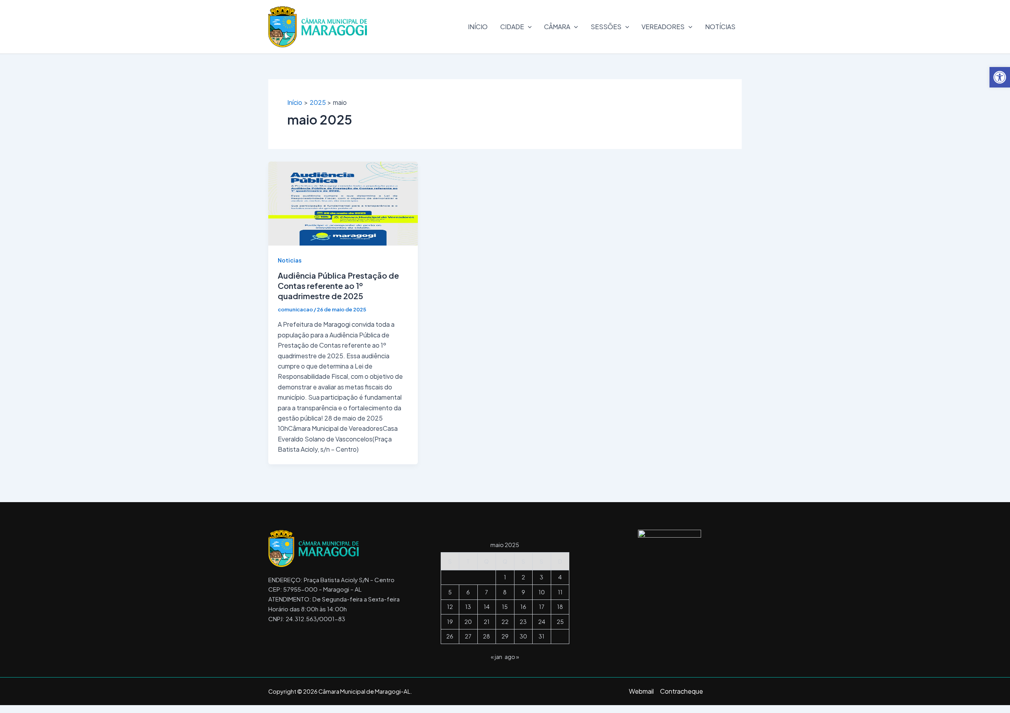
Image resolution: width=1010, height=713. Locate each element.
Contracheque (681, 691)
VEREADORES (663, 26)
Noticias (289, 260)
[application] (528, 27)
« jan (496, 656)
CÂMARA (557, 26)
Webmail (641, 691)
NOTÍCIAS (720, 26)
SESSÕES (606, 26)
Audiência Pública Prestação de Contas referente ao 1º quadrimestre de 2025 (338, 285)
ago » (512, 656)
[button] (999, 77)
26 (449, 636)
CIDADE (512, 26)
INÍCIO (478, 26)
